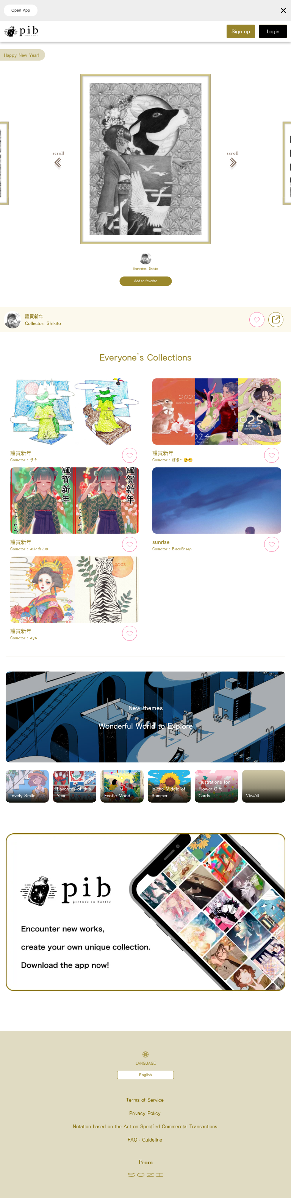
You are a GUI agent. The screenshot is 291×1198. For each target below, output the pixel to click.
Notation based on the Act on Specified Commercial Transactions (145, 1126)
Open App (20, 10)
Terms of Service (145, 1100)
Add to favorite (145, 281)
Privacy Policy (145, 1113)
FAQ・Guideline (145, 1139)
